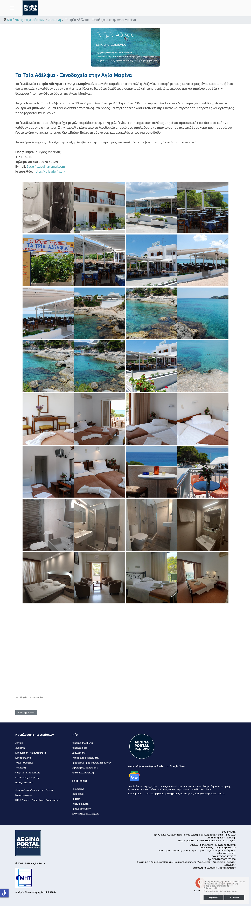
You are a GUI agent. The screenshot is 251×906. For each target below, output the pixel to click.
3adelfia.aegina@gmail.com (46, 166)
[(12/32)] (202, 313)
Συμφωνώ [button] (213, 897)
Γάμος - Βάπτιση (24, 782)
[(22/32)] (99, 472)
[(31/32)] (151, 577)
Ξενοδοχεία (21, 697)
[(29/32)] (48, 577)
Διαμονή (20, 748)
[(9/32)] (48, 313)
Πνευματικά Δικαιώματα (85, 758)
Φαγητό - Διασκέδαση (27, 772)
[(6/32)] (99, 260)
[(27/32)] (151, 525)
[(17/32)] (48, 419)
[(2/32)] (99, 207)
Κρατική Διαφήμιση (83, 772)
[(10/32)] (99, 313)
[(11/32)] (151, 313)
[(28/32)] (202, 525)
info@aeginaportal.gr (225, 837)
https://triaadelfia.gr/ (49, 171)
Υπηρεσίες (20, 767)
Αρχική (19, 743)
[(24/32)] (202, 472)
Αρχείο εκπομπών (81, 808)
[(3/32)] (151, 207)
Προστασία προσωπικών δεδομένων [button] (220, 891)
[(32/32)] (202, 577)
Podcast (76, 799)
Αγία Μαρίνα (37, 697)
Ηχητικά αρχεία (80, 804)
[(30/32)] (99, 577)
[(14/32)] (99, 366)
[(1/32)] (48, 207)
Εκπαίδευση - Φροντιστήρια (30, 753)
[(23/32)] (151, 472)
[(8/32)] (202, 260)
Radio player (78, 794)
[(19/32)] (151, 419)
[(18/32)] (99, 419)
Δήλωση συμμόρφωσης (85, 767)
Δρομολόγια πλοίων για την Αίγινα (34, 790)
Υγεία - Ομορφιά (24, 762)
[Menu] (12, 8)
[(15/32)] (151, 366)
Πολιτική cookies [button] (211, 888)
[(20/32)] (202, 419)
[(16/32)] (202, 366)
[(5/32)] (48, 260)
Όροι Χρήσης (79, 753)
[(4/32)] (202, 207)
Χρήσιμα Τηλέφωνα (82, 743)
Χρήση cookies (79, 748)
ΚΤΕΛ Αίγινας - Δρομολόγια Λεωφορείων (37, 800)
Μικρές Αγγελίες (24, 795)
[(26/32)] (99, 525)
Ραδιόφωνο (78, 789)
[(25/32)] (48, 525)
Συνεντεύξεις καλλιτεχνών (85, 813)
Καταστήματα (23, 758)
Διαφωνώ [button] (234, 897)
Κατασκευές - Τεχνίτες (27, 777)
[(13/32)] (48, 366)
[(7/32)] (151, 260)
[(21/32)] (48, 472)
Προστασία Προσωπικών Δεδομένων (91, 762)
